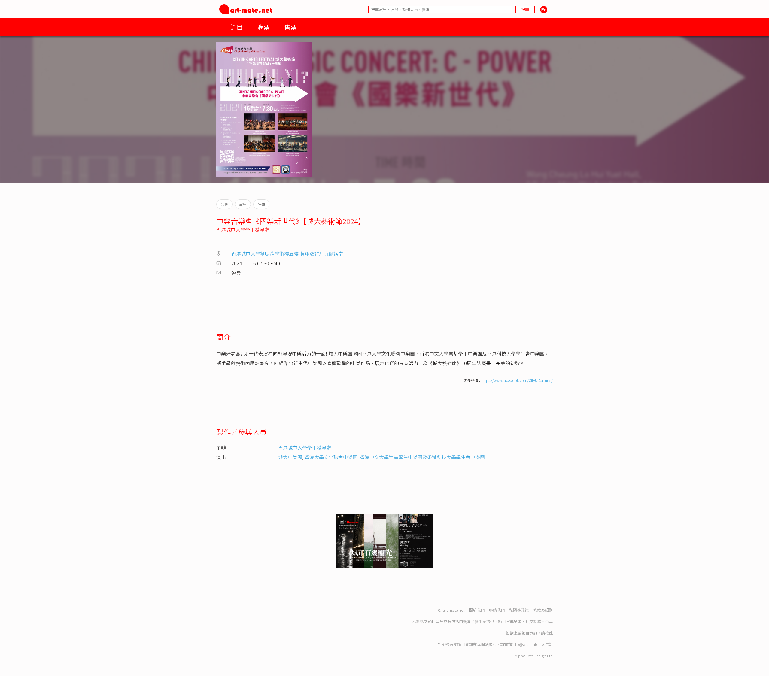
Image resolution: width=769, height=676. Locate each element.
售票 (290, 27)
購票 (263, 27)
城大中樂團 (290, 457)
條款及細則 (543, 610)
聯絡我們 (497, 610)
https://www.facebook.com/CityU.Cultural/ (517, 380)
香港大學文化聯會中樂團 (331, 457)
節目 (236, 27)
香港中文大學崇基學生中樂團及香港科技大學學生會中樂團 (422, 457)
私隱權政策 (519, 610)
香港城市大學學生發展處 (242, 229)
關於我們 (477, 610)
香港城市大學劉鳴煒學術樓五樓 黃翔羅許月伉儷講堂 (287, 253)
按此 (549, 633)
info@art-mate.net (528, 644)
